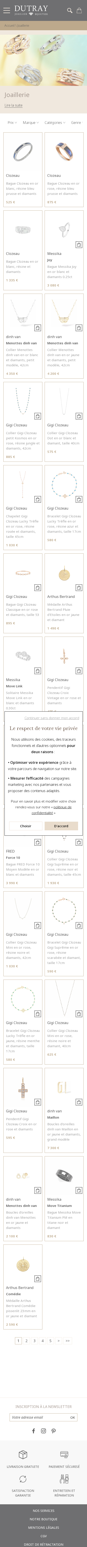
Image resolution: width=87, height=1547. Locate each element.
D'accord (61, 826)
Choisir (25, 826)
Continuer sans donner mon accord (52, 718)
